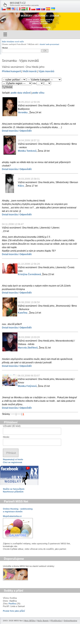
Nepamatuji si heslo (13, 459)
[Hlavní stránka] (5, 5)
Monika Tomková (27, 151)
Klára (21, 185)
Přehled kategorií (11, 71)
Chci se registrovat (12, 462)
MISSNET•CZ (18, 3)
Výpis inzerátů (46, 71)
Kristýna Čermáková (29, 274)
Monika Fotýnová (27, 386)
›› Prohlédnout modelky (40, 27)
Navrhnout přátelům (13, 491)
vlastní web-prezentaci (49, 44)
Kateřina (23, 312)
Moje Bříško (30, 621)
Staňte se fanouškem (13, 489)
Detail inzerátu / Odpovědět (17, 130)
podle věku (38, 92)
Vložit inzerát (30, 71)
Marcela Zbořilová (28, 347)
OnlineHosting (70, 621)
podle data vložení (20, 92)
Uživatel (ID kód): (12, 426)
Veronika (23, 112)
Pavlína (12, 603)
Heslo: (6, 437)
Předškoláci (56, 621)
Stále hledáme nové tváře (13, 42)
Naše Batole (43, 621)
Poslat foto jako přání (14, 611)
